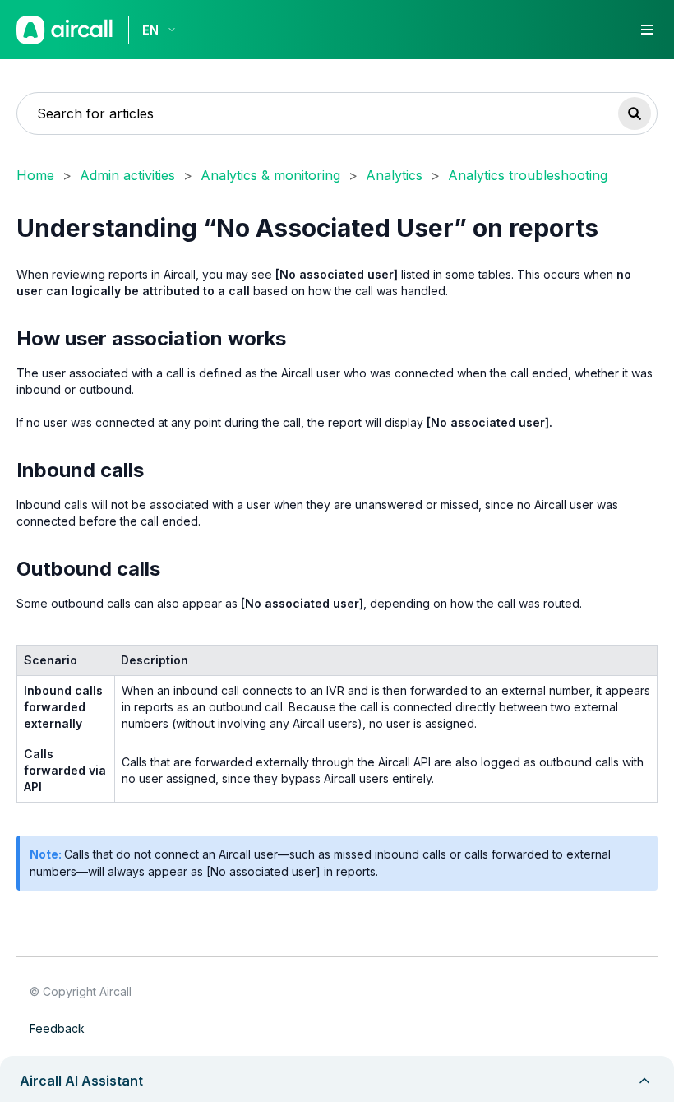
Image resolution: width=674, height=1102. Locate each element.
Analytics (394, 175)
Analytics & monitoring (270, 175)
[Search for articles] (634, 113)
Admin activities (127, 175)
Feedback (57, 1028)
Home (35, 175)
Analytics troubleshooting (527, 175)
